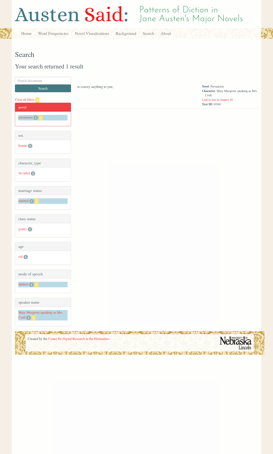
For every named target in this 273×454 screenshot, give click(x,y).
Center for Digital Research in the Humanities (78, 338)
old (20, 256)
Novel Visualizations (92, 33)
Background (126, 33)
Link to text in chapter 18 (217, 100)
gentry (22, 229)
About (166, 33)
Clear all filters (26, 99)
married (23, 200)
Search (148, 33)
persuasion (25, 117)
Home (26, 33)
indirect (23, 284)
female (22, 145)
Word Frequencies (53, 33)
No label (24, 173)
